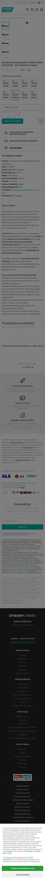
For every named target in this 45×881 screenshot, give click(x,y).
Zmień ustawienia (22, 875)
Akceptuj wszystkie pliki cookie (22, 868)
